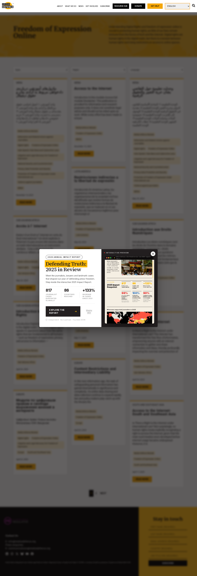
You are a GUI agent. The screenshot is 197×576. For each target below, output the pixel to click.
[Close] (153, 253)
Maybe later (89, 311)
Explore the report (57, 311)
